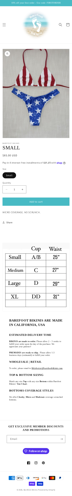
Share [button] (9, 222)
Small (9, 175)
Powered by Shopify (46, 490)
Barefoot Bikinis (31, 490)
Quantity (7, 182)
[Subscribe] (61, 439)
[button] (4, 24)
